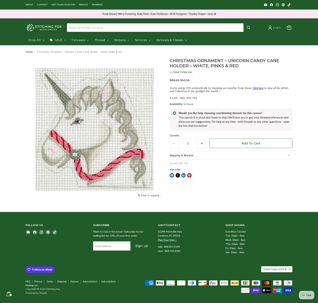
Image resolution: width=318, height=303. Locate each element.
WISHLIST (83, 4)
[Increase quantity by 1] (202, 143)
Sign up (141, 246)
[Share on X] (178, 175)
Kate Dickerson (182, 72)
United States (275, 269)
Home (29, 51)
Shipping (61, 281)
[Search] (248, 27)
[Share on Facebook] (172, 175)
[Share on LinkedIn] (183, 175)
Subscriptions (90, 281)
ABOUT (29, 4)
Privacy (38, 281)
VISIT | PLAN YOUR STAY (63, 4)
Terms (49, 281)
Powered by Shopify (36, 292)
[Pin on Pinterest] (189, 175)
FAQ (28, 281)
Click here (258, 88)
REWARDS (97, 4)
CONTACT (42, 4)
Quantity (174, 135)
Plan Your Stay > (167, 239)
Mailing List (32, 285)
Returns (74, 281)
